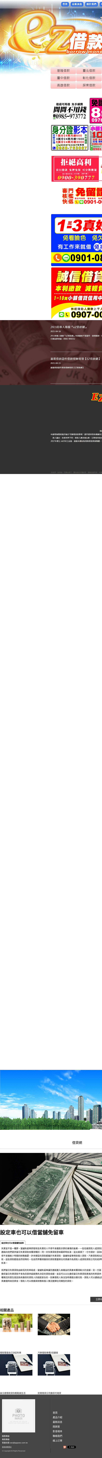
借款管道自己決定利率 (10, 1353)
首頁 (55, 1412)
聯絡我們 (57, 1436)
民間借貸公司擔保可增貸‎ (49, 1393)
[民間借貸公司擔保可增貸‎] (54, 1372)
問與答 (56, 1426)
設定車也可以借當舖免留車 (12, 1243)
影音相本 (57, 1431)
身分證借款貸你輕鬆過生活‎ (13, 1393)
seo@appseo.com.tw (19, 1443)
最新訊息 (57, 1422)
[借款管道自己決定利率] (16, 1332)
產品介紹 (57, 1417)
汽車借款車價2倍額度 (48, 1353)
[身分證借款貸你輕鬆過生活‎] (16, 1372)
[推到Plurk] (64, 1447)
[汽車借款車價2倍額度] (54, 1332)
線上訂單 (57, 1440)
